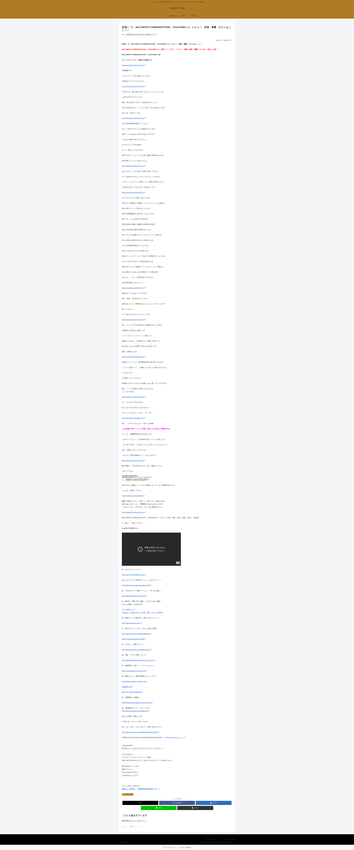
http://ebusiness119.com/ (131, 623)
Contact (231, 839)
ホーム (209, 839)
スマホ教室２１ (127, 609)
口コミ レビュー (128, 794)
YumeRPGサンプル (129, 775)
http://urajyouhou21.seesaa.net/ (133, 671)
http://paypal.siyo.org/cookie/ (132, 496)
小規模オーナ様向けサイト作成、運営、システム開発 (142, 613)
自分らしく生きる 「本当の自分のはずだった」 (140, 789)
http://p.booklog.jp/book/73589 (133, 639)
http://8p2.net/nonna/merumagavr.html (136, 585)
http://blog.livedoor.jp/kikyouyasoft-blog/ (136, 703)
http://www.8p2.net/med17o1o (133, 65)
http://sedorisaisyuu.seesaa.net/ (133, 596)
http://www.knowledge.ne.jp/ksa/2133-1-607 (138, 660)
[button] (195, 808)
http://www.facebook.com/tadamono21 (136, 650)
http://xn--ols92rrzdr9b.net (131, 692)
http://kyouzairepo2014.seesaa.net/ (135, 711)
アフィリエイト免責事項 (184, 847)
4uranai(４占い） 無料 (220, 839)
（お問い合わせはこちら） (174, 737)
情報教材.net (126, 687)
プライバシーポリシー (169, 847)
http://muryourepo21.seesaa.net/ (134, 681)
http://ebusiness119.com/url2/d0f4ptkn (136, 634)
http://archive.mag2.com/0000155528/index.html (139, 732)
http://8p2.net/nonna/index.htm (133, 575)
